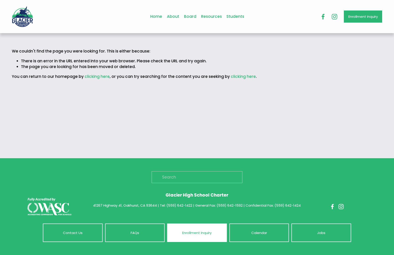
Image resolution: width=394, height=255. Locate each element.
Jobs (321, 232)
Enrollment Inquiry (363, 16)
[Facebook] (323, 16)
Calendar (259, 232)
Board (190, 16)
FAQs (135, 232)
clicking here (97, 76)
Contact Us (73, 232)
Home (156, 16)
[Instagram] (334, 16)
